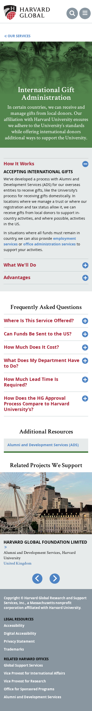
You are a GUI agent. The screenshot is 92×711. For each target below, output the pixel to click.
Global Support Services (23, 665)
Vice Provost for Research (25, 681)
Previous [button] (37, 578)
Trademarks (14, 649)
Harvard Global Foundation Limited (45, 542)
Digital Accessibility (20, 633)
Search (72, 13)
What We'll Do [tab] (20, 265)
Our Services (19, 36)
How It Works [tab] (19, 163)
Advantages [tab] (17, 277)
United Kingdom (17, 564)
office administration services (49, 244)
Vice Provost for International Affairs (34, 673)
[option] (46, 530)
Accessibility (14, 625)
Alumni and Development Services (32, 697)
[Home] (27, 12)
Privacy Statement (19, 641)
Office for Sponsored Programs (29, 689)
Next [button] (55, 578)
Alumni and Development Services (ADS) (43, 444)
